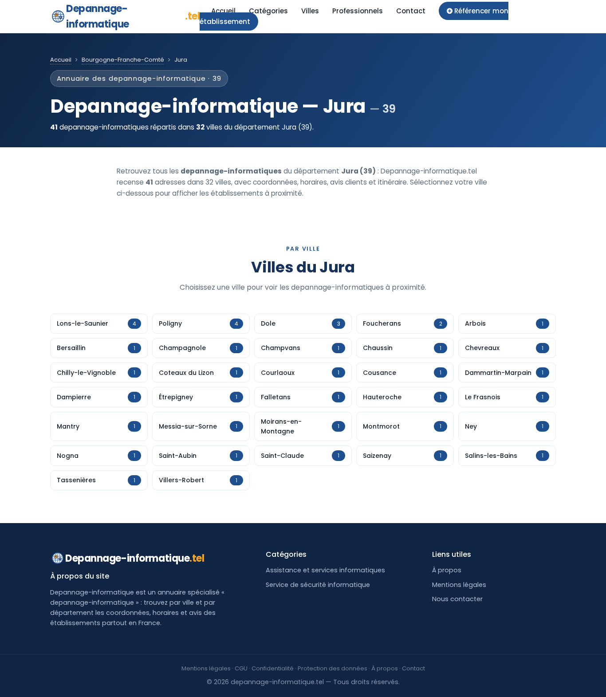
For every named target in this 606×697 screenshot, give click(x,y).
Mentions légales (459, 584)
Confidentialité (273, 668)
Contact (410, 11)
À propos (446, 570)
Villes (310, 11)
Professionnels (357, 11)
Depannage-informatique (133, 16)
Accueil (223, 11)
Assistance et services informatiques (325, 570)
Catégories (268, 11)
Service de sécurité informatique (318, 584)
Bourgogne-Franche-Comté (123, 59)
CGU (241, 668)
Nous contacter (457, 599)
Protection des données (332, 668)
